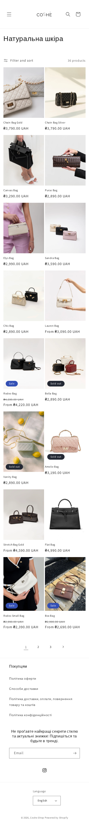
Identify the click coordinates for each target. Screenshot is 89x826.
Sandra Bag (52, 258)
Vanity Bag (10, 476)
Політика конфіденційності (30, 715)
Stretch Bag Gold (13, 544)
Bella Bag (51, 393)
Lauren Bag (52, 325)
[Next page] (63, 647)
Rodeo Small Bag (13, 615)
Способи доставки (23, 689)
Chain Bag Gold (12, 122)
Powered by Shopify (56, 817)
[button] (9, 14)
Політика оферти (22, 678)
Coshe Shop (37, 817)
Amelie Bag (52, 466)
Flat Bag (50, 544)
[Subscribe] (75, 753)
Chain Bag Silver (55, 122)
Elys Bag (8, 258)
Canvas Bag (10, 190)
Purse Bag (51, 190)
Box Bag (50, 615)
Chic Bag (8, 325)
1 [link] (26, 647)
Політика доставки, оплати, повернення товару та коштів (40, 702)
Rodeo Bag (10, 393)
